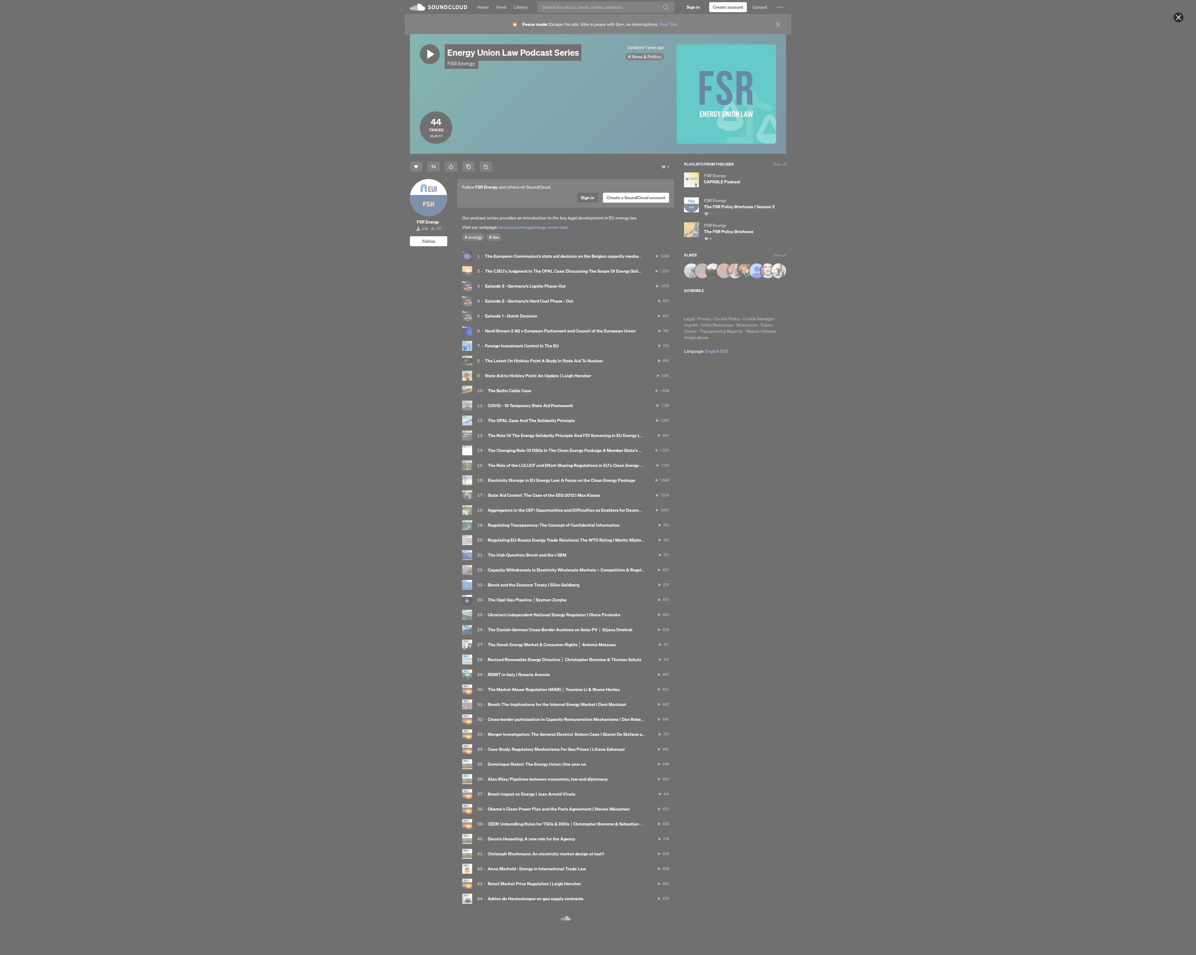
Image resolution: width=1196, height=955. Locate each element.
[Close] (1179, 17)
